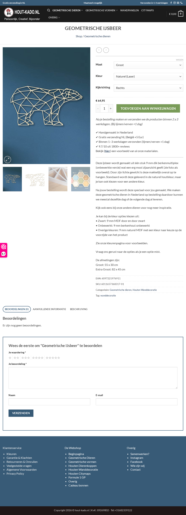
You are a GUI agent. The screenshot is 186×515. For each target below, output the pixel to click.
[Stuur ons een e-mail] (178, 3)
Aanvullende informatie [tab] (49, 309)
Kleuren (12, 454)
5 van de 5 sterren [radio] (52, 358)
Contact (135, 469)
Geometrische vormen (100, 10)
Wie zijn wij (137, 465)
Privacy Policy (15, 473)
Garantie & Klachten (19, 457)
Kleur (99, 76)
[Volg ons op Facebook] (171, 3)
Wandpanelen (129, 10)
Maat (99, 64)
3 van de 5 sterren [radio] (25, 358)
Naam (12, 395)
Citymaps (147, 10)
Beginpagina (76, 454)
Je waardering (17, 352)
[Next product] (99, 50)
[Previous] (9, 105)
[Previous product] (106, 50)
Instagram (136, 457)
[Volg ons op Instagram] (174, 3)
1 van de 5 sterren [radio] (9, 358)
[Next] (84, 105)
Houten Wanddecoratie (145, 289)
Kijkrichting (103, 87)
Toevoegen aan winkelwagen (148, 108)
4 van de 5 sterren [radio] (37, 358)
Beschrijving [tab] (78, 309)
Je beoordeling (18, 363)
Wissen (179, 60)
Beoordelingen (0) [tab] (17, 309)
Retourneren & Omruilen (22, 461)
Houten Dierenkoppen (82, 465)
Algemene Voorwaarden (22, 469)
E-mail (99, 395)
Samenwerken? (139, 454)
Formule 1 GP (77, 477)
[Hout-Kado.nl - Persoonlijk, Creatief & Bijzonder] (22, 14)
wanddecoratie (108, 295)
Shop (79, 36)
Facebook (136, 461)
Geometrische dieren (66, 10)
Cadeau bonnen (78, 485)
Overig (53, 17)
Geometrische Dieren (81, 457)
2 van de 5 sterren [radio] (15, 358)
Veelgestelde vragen (19, 465)
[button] (176, 14)
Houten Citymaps (79, 473)
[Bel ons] (181, 3)
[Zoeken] (48, 10)
